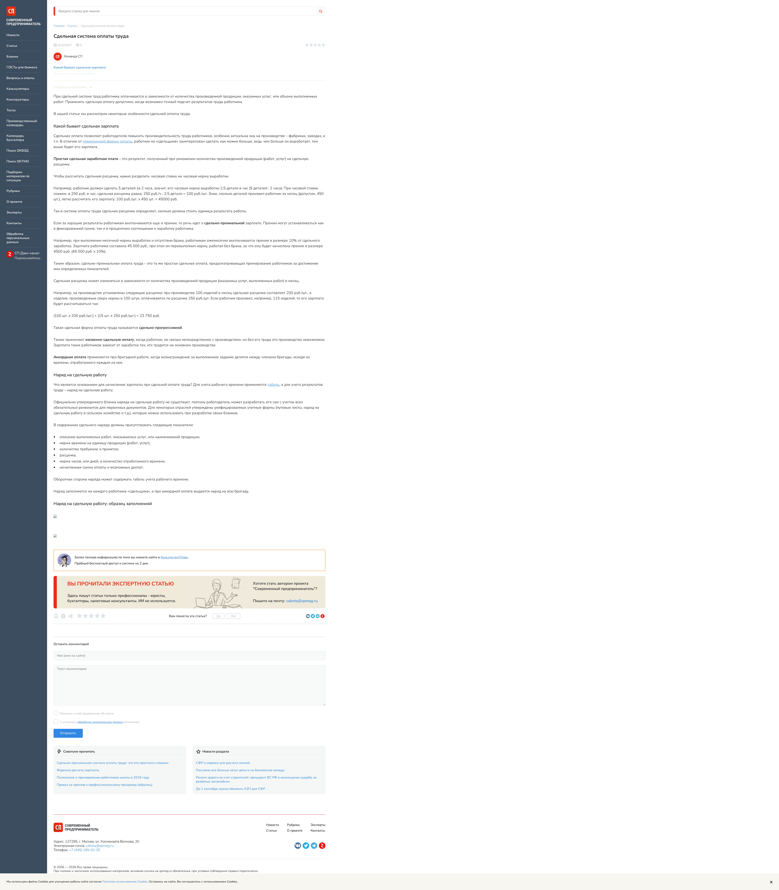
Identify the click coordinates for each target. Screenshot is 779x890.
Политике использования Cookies (124, 882)
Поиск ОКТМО (17, 161)
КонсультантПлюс (174, 557)
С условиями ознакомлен (99, 722)
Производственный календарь (21, 123)
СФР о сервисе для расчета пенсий (223, 763)
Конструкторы (17, 100)
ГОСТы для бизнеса (21, 67)
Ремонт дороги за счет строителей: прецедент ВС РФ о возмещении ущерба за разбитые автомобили (256, 779)
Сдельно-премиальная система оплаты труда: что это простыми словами (112, 763)
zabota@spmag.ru (302, 601)
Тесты (11, 110)
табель (273, 384)
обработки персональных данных (100, 722)
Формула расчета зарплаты (78, 770)
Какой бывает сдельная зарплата (80, 67)
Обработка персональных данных (17, 238)
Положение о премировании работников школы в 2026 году (103, 777)
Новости (12, 35)
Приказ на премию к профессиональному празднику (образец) (104, 785)
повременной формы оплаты (107, 141)
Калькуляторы (17, 89)
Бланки (12, 57)
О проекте (14, 202)
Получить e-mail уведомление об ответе (87, 713)
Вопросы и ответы (20, 78)
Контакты (14, 223)
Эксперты (14, 212)
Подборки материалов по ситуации (17, 176)
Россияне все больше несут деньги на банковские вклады (240, 770)
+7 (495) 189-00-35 (84, 850)
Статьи (11, 46)
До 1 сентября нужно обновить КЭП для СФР (230, 789)
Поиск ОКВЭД (17, 151)
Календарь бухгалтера (15, 138)
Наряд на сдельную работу (75, 74)
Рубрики (13, 191)
